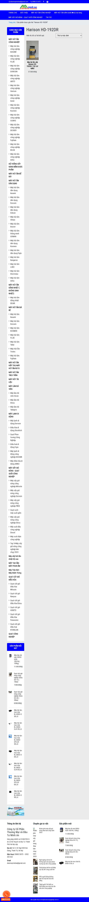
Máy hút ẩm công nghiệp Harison (15, 88)
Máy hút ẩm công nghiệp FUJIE (15, 59)
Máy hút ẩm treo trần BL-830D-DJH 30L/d (18, 726)
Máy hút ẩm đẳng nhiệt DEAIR (14, 300)
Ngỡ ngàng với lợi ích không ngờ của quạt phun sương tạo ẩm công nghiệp (47, 862)
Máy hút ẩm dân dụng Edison (14, 210)
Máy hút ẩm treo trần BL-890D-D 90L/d (18, 794)
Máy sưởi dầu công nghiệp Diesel (15, 530)
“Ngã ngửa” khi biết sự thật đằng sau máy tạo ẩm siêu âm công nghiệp (47, 886)
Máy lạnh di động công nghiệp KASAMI (16, 454)
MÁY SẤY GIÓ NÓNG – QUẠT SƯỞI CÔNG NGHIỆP (25, 17)
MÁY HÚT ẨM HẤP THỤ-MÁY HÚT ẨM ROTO (14, 365)
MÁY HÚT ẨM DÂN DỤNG (63, 13)
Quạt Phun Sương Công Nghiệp (15, 437)
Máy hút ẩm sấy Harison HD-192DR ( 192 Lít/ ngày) (32, 65)
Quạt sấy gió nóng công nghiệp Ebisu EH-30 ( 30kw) (18, 696)
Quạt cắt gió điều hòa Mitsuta (15, 587)
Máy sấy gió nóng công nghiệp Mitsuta (16, 483)
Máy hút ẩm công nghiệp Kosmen (15, 108)
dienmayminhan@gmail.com (19, 1)
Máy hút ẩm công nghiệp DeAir (15, 98)
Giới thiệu (24, 13)
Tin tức (49, 17)
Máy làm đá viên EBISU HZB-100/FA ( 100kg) (72, 829)
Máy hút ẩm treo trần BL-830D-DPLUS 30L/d (18, 740)
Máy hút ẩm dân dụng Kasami (14, 190)
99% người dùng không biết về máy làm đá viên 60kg (46, 879)
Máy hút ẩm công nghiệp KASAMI (15, 49)
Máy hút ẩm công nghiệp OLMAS (15, 118)
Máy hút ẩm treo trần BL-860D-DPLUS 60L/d (18, 780)
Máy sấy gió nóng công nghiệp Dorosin (16, 493)
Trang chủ (12, 13)
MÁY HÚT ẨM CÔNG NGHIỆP (41, 13)
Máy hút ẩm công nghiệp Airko (15, 157)
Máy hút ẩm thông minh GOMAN (14, 234)
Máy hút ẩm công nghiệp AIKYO (15, 78)
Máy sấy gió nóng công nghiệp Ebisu (15, 520)
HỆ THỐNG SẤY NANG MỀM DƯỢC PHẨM (15, 167)
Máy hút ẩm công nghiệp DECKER (15, 127)
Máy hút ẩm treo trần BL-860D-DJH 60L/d (18, 766)
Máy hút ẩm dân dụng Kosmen (14, 243)
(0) (75, 13)
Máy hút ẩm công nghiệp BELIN (15, 147)
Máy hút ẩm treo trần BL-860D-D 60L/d (18, 754)
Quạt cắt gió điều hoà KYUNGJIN (15, 627)
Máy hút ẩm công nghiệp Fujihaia (15, 137)
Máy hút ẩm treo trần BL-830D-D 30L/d (18, 713)
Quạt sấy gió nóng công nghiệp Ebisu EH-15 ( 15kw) (18, 677)
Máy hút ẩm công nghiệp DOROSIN (15, 69)
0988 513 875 (36, 1)
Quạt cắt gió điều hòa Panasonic (15, 617)
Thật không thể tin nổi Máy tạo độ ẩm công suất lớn (47, 869)
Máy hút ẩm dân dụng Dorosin (14, 200)
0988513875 (19, 854)
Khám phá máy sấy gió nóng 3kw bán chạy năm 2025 (46, 830)
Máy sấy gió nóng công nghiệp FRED (15, 503)
